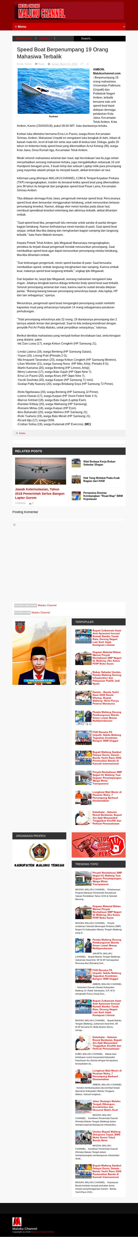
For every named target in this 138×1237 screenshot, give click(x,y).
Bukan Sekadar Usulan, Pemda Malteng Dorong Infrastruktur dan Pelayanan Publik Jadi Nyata (107, 678)
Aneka (45, 38)
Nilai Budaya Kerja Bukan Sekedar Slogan (99, 463)
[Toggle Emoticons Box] (14, 525)
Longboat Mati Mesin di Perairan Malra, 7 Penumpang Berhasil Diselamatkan (107, 796)
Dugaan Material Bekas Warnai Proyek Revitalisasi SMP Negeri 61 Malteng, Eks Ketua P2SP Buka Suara (107, 658)
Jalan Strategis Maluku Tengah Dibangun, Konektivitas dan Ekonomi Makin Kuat (107, 1105)
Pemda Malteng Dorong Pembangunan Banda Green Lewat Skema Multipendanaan (107, 716)
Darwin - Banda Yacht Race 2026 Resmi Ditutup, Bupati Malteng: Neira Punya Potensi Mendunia (106, 698)
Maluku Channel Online (42, 1232)
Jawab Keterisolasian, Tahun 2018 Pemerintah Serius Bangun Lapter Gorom (40, 493)
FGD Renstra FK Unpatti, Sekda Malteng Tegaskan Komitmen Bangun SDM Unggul (107, 736)
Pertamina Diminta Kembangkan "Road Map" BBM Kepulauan (103, 495)
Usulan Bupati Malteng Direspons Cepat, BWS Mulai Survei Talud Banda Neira (107, 1136)
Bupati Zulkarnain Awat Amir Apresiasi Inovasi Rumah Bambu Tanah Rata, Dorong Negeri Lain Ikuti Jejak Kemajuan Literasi (107, 637)
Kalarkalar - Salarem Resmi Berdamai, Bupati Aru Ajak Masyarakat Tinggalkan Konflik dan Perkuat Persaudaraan (107, 818)
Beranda (24, 38)
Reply (41, 63)
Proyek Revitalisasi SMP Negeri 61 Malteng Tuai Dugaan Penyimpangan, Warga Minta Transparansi (107, 778)
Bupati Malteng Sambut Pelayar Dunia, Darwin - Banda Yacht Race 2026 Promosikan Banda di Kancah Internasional (107, 758)
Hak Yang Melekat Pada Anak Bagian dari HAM (101, 479)
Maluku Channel (47, 605)
